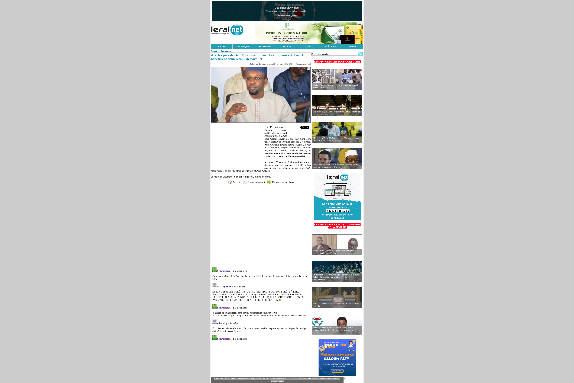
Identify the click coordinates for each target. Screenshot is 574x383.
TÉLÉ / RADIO (331, 46)
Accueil (214, 51)
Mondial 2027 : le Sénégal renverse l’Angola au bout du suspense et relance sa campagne (337, 139)
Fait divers (226, 51)
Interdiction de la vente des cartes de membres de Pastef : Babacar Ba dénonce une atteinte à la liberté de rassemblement (337, 277)
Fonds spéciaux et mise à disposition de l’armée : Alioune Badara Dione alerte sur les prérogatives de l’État (335, 330)
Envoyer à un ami (256, 182)
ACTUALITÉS (265, 46)
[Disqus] (260, 226)
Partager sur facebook (283, 182)
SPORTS (287, 46)
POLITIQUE (243, 46)
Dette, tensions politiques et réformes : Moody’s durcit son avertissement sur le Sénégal (336, 166)
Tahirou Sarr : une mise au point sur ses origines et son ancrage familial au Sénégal (336, 252)
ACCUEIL (221, 46)
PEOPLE (352, 46)
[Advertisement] (233, 146)
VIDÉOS (309, 46)
